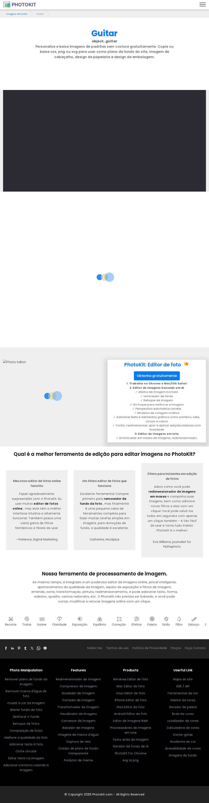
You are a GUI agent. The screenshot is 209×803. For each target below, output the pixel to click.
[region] (104, 78)
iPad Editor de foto (131, 707)
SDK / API (183, 686)
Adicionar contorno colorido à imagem (26, 767)
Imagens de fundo (16, 14)
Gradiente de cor (183, 742)
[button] (6, 648)
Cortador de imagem (78, 700)
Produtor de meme (78, 760)
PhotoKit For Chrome (131, 753)
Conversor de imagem (78, 721)
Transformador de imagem (78, 707)
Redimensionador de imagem (78, 679)
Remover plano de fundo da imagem (26, 681)
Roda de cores (183, 714)
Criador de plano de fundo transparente (78, 750)
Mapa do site (183, 679)
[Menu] (203, 5)
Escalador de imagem (78, 693)
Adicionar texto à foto (26, 744)
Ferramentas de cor (183, 693)
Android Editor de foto (130, 714)
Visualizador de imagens (78, 714)
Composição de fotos (26, 731)
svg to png (131, 760)
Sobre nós (94, 648)
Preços (176, 648)
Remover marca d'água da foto (26, 693)
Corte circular (26, 751)
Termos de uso (117, 648)
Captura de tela (78, 742)
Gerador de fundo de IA (130, 746)
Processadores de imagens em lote (130, 730)
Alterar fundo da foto (26, 710)
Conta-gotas (183, 735)
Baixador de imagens (78, 728)
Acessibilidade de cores (183, 748)
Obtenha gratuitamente (157, 375)
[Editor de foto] (19, 5)
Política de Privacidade (149, 648)
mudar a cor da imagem (26, 703)
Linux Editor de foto (130, 693)
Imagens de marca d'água (78, 735)
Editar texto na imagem (26, 758)
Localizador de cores (183, 721)
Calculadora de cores (183, 728)
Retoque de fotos (26, 724)
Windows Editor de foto (130, 679)
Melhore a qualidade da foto (26, 738)
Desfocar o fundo (26, 717)
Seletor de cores (182, 700)
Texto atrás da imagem (131, 740)
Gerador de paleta (183, 707)
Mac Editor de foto (131, 686)
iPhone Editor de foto (131, 700)
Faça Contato (195, 648)
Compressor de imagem (78, 686)
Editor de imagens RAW (130, 721)
